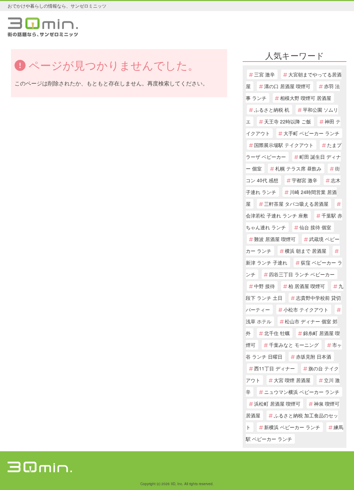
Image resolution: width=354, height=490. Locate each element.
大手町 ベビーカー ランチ (311, 133)
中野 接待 (264, 286)
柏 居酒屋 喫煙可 (306, 286)
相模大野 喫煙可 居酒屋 (305, 97)
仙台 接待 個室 (315, 227)
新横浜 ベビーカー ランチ (292, 427)
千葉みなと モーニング (294, 344)
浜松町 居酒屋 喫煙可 (277, 403)
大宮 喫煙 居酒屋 (292, 380)
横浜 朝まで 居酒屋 (305, 250)
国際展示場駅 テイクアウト (284, 144)
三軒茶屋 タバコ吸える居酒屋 (296, 203)
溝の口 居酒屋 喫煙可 (287, 86)
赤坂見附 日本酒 (313, 356)
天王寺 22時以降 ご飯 (287, 121)
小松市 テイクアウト (305, 309)
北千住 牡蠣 (277, 333)
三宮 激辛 (264, 74)
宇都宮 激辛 (304, 180)
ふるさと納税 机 (271, 109)
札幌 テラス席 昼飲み (298, 168)
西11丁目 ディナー (274, 368)
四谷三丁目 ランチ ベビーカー (302, 274)
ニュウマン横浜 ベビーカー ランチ (301, 391)
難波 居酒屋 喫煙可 (275, 238)
